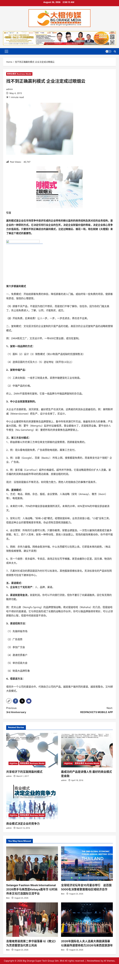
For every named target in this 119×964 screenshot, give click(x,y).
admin (9, 89)
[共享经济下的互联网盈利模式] (32, 750)
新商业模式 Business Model (19, 74)
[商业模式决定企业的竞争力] (32, 802)
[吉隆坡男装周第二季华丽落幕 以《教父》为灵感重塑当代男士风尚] (32, 919)
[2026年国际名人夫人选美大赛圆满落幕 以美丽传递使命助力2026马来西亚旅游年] (87, 919)
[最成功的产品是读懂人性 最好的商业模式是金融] (87, 750)
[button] (6, 51)
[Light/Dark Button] (108, 51)
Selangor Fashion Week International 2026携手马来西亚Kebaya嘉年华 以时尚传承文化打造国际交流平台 (31, 889)
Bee (8, 898)
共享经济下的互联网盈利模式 (24, 771)
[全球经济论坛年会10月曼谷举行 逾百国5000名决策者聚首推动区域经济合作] (87, 863)
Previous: (16, 710)
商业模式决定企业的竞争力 (23, 823)
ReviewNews (93, 960)
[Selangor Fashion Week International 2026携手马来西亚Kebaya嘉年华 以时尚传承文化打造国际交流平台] (32, 863)
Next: (96, 710)
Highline (13, 763)
